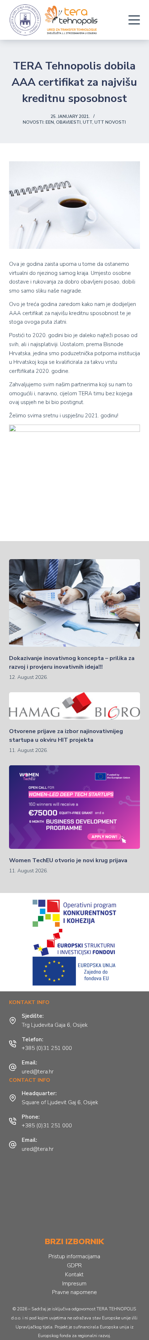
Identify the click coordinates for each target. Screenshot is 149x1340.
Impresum (74, 1283)
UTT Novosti (110, 122)
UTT (87, 122)
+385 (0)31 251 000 (47, 1048)
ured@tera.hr (38, 1071)
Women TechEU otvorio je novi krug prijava (68, 860)
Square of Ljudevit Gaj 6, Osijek (60, 1102)
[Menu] (134, 20)
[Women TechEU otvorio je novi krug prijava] (74, 807)
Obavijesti (68, 122)
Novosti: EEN (38, 122)
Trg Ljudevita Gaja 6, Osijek (55, 1025)
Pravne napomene (74, 1292)
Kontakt (74, 1274)
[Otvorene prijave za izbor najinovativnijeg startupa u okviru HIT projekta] (74, 706)
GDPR (74, 1265)
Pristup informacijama (74, 1256)
